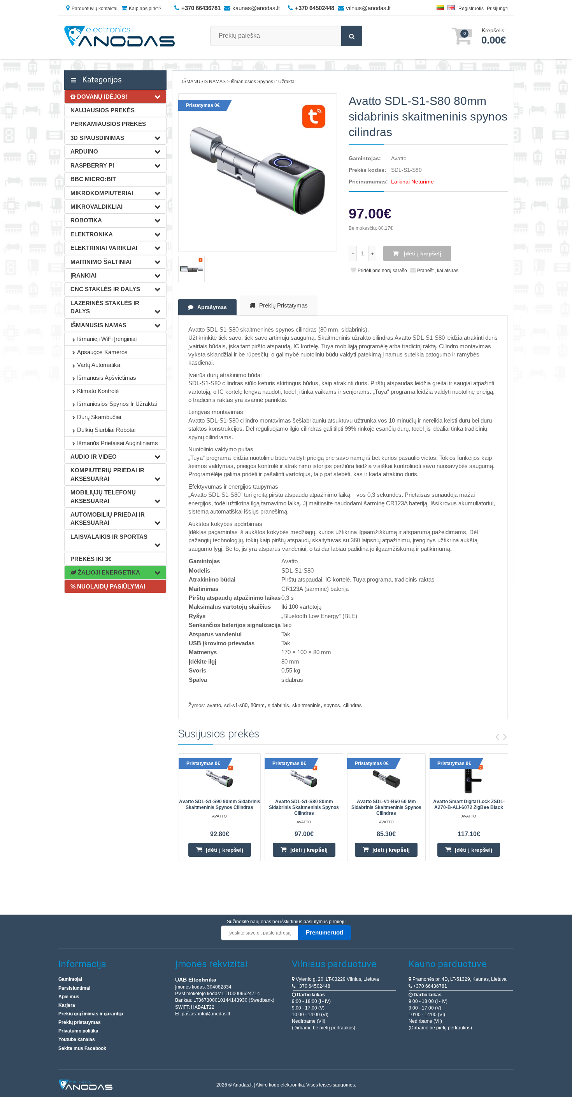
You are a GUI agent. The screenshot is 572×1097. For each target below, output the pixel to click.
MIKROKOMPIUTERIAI (101, 193)
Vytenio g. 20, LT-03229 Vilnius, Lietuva (337, 979)
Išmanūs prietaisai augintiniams (117, 443)
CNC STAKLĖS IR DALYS (105, 289)
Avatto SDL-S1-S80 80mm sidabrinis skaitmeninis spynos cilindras (304, 807)
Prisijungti (497, 8)
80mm (258, 705)
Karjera (66, 1005)
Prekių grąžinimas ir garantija (90, 1014)
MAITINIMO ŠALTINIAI (101, 262)
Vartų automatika (98, 365)
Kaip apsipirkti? (145, 8)
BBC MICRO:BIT (93, 179)
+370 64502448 (312, 986)
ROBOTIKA (86, 220)
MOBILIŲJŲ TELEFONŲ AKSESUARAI (103, 496)
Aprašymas (212, 307)
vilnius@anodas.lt (368, 8)
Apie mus (68, 996)
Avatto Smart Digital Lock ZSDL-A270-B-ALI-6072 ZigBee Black (469, 804)
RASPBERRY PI (92, 165)
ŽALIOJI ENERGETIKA (108, 572)
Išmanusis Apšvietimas (106, 377)
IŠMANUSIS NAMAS (98, 325)
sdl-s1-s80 (235, 705)
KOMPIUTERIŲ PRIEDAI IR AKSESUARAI (107, 474)
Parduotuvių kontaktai (95, 8)
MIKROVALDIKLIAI (96, 206)
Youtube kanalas (76, 1039)
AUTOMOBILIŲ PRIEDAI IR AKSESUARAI (107, 518)
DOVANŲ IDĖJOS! (101, 96)
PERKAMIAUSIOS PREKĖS (108, 124)
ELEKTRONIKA (91, 234)
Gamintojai (70, 979)
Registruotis (471, 8)
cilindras (352, 705)
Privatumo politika (78, 1031)
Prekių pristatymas (283, 305)
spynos (332, 705)
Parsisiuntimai (74, 988)
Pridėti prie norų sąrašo (381, 270)
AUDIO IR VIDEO (93, 456)
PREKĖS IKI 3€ (90, 558)
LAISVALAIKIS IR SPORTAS (108, 536)
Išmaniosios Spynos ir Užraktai (117, 403)
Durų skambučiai (99, 417)
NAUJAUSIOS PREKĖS (102, 110)
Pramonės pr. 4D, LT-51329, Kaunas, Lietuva (459, 979)
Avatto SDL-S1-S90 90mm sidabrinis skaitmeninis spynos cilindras (219, 804)
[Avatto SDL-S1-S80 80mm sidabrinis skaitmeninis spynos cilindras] (258, 173)
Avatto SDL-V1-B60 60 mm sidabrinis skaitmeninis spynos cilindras (386, 807)
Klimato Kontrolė (98, 391)
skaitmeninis (306, 705)
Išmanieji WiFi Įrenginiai (107, 338)
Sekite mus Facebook (82, 1048)
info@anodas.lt (214, 1014)
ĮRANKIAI (83, 275)
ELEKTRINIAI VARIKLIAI (103, 248)
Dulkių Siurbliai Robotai (106, 429)
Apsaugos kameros (102, 352)
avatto (214, 705)
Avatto (399, 158)
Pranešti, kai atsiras (437, 270)
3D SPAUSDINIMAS (97, 138)
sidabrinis (278, 705)
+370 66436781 (429, 986)
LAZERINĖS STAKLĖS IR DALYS (104, 307)
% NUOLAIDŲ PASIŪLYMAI (107, 586)
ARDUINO (84, 151)
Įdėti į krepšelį (421, 253)
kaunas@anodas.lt (256, 8)
